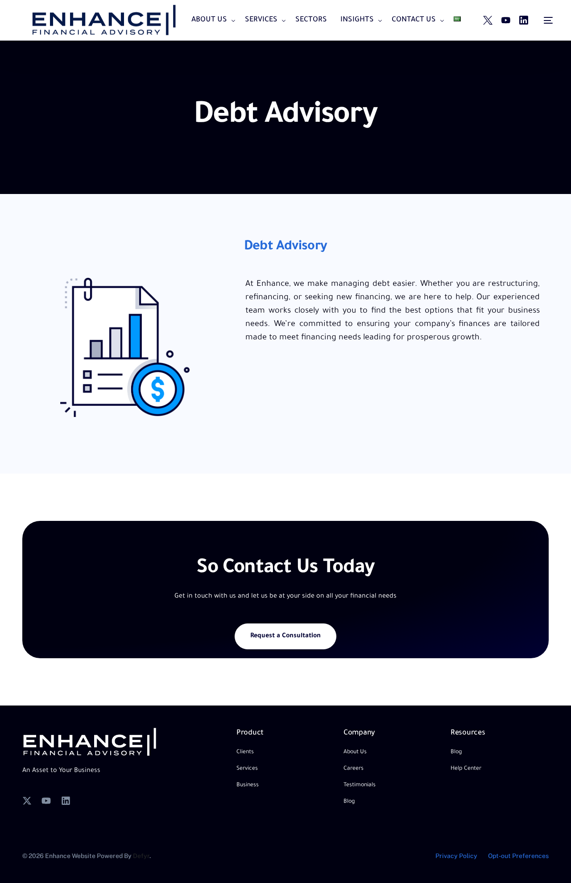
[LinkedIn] (524, 21)
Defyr (141, 855)
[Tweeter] (488, 21)
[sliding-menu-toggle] (548, 20)
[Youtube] (506, 21)
